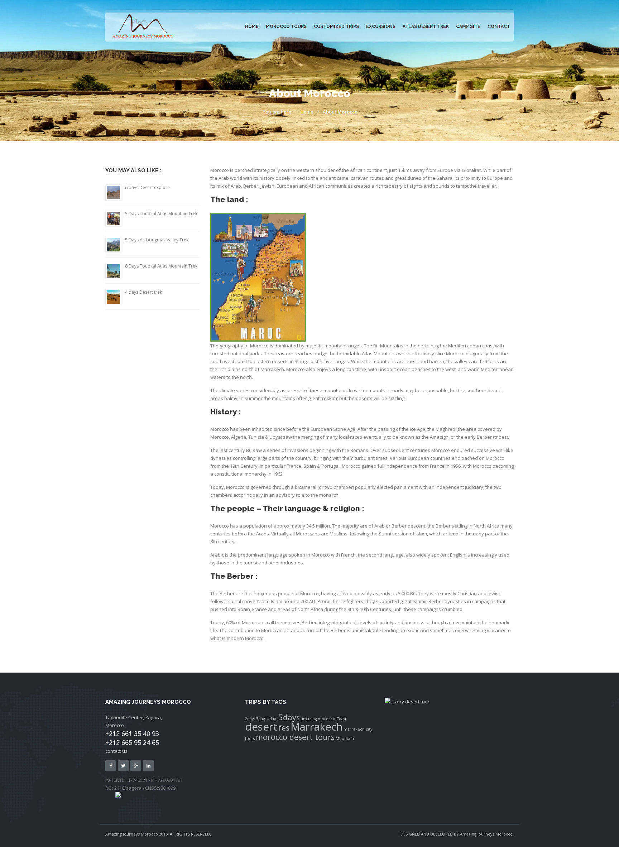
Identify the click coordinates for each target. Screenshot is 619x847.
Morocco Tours (286, 26)
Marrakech (316, 727)
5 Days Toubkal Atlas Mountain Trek (161, 214)
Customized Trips (336, 26)
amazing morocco (318, 718)
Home (252, 26)
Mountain (345, 738)
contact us (116, 751)
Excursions (380, 26)
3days (261, 718)
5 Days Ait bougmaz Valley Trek (156, 240)
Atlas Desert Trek (426, 26)
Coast (341, 718)
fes (283, 727)
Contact (499, 26)
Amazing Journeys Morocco (486, 834)
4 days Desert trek (143, 292)
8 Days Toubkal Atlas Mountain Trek (161, 266)
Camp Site (468, 26)
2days (250, 718)
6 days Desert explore (147, 187)
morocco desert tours (295, 737)
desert (261, 727)
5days (289, 717)
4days (272, 718)
